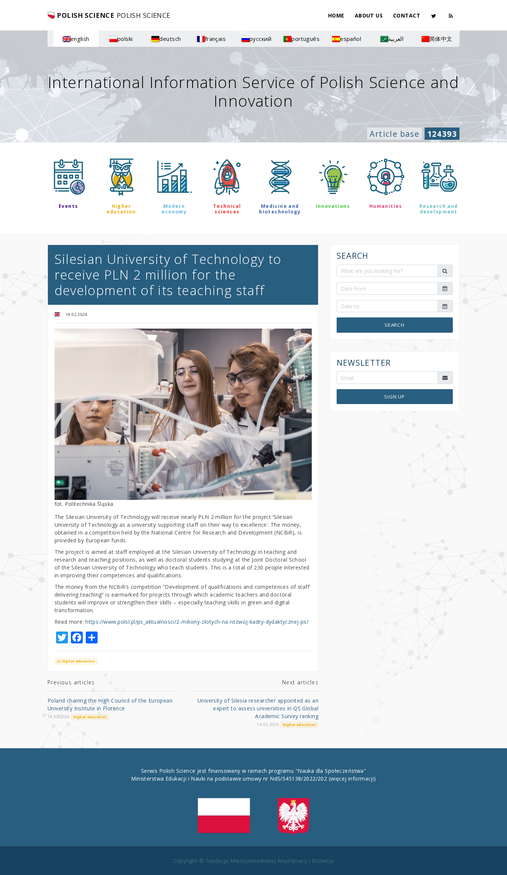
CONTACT (406, 15)
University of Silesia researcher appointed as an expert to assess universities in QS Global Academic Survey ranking (257, 708)
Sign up (394, 396)
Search (395, 325)
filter (253, 233)
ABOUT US (369, 15)
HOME (336, 15)
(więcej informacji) (352, 778)
